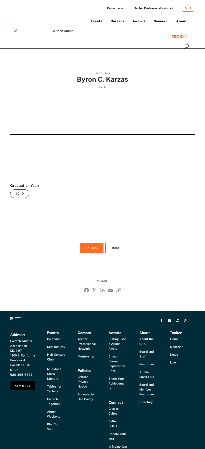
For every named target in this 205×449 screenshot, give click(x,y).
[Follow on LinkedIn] (169, 320)
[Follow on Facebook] (161, 320)
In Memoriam (118, 446)
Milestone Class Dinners (54, 373)
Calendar (53, 339)
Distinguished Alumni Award (118, 343)
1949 (19, 194)
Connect (161, 21)
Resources (147, 364)
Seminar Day (56, 346)
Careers (117, 21)
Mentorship (86, 356)
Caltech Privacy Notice (83, 381)
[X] (94, 290)
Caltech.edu (115, 8)
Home (115, 248)
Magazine (176, 346)
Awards (139, 21)
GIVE (188, 8)
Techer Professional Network (154, 8)
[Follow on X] (185, 320)
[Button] (186, 46)
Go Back (91, 248)
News (174, 354)
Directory (146, 402)
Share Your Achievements (117, 383)
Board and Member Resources (147, 389)
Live (173, 362)
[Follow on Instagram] (177, 320)
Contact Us (22, 385)
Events (96, 21)
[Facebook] (86, 290)
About (181, 21)
